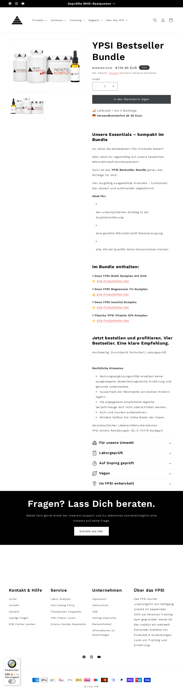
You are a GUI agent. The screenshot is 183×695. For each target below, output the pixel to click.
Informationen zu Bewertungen (103, 632)
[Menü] (18, 660)
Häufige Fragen (18, 617)
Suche (13, 599)
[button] (39, 20)
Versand (113, 73)
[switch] (12, 681)
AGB (95, 611)
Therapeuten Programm (66, 611)
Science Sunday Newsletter (68, 624)
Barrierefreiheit (102, 624)
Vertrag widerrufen (104, 617)
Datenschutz (100, 605)
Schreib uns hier (91, 531)
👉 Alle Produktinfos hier (110, 294)
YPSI (96, 687)
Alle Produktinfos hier (113, 281)
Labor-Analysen (61, 599)
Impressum (99, 599)
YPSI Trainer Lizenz (63, 617)
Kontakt (14, 605)
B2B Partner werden (22, 624)
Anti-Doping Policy (63, 605)
